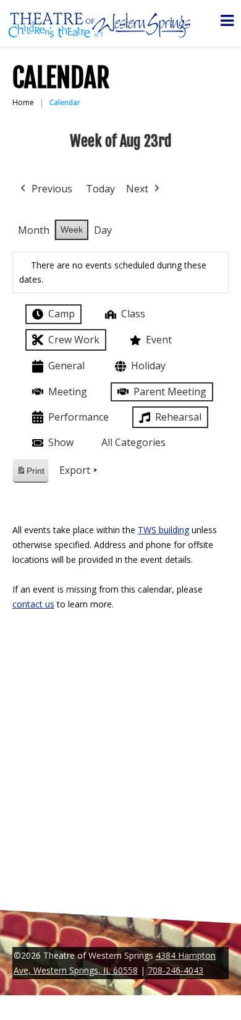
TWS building (163, 530)
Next (137, 188)
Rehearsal (178, 417)
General (66, 365)
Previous (52, 188)
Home (23, 102)
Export (74, 470)
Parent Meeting (169, 391)
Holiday (148, 365)
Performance (78, 417)
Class (133, 313)
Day (103, 230)
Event (159, 339)
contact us (33, 604)
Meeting (67, 391)
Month (33, 230)
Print (30, 474)
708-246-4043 (175, 970)
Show (61, 442)
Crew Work (73, 339)
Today (100, 188)
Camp (61, 313)
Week (72, 229)
